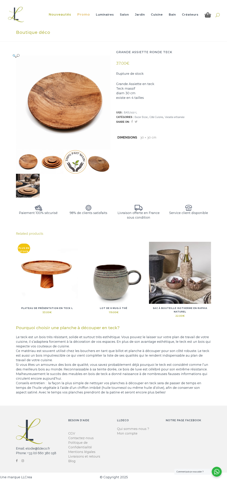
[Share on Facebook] (132, 121)
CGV (71, 433)
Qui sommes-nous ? (133, 429)
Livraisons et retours (84, 456)
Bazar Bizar (141, 117)
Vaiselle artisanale (174, 117)
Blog (72, 461)
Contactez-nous (81, 438)
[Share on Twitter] (136, 121)
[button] (59, 55)
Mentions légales (81, 452)
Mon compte (127, 433)
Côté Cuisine (156, 117)
